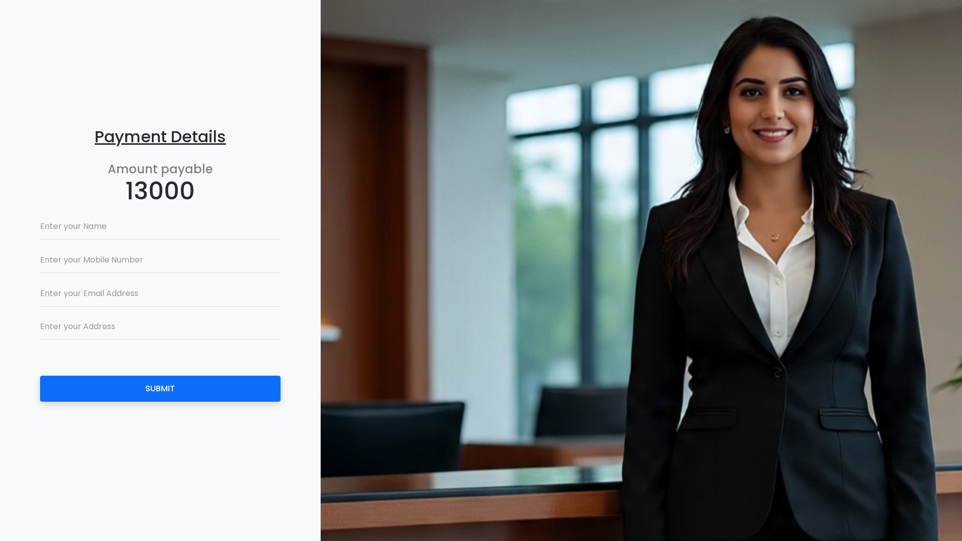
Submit (160, 388)
